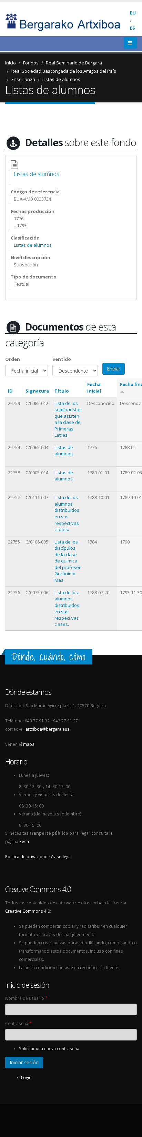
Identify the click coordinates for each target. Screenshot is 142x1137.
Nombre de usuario (26, 998)
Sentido (61, 359)
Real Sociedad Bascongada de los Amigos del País (63, 71)
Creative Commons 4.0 (27, 911)
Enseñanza (23, 79)
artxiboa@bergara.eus (48, 729)
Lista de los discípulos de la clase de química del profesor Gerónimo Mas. (67, 561)
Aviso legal (61, 856)
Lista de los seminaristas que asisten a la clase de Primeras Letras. (68, 419)
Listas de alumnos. (64, 450)
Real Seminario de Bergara (74, 63)
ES (132, 28)
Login (26, 1077)
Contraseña (18, 1023)
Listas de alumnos (61, 79)
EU (133, 13)
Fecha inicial (94, 387)
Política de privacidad (26, 856)
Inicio (10, 63)
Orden (12, 359)
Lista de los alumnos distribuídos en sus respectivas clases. (66, 513)
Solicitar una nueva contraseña (49, 1048)
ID (10, 391)
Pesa (24, 841)
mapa (28, 744)
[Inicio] (67, 21)
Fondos (31, 63)
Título (61, 391)
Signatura (37, 391)
